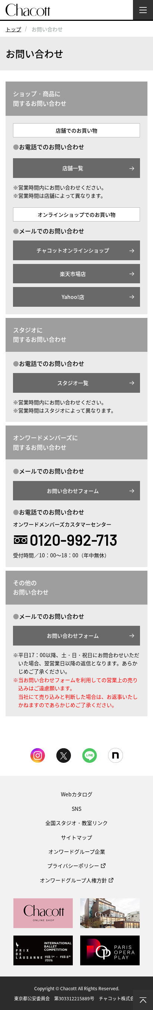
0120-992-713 (73, 540)
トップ (13, 29)
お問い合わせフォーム (73, 490)
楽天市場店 (73, 273)
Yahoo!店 (73, 296)
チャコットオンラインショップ (72, 250)
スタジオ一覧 (72, 382)
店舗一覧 (72, 168)
